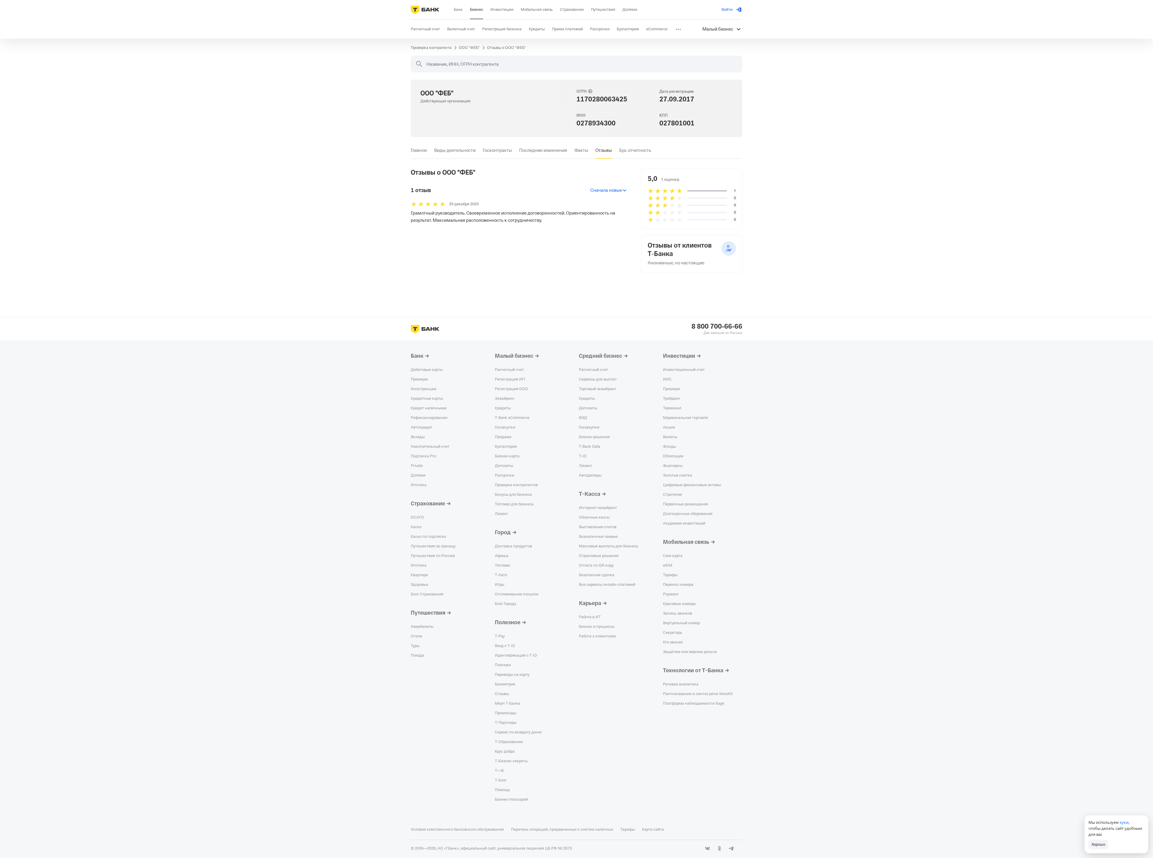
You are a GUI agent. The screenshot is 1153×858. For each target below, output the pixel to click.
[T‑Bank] (425, 10)
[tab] (419, 150)
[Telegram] (731, 848)
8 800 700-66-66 (716, 326)
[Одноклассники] (719, 848)
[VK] (707, 848)
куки (1124, 822)
